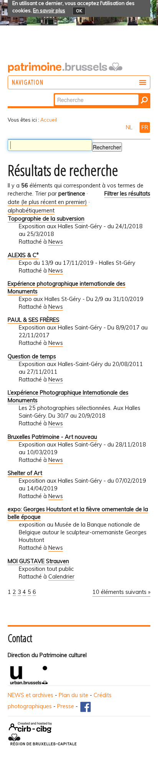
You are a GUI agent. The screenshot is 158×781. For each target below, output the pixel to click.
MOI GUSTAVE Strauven (38, 561)
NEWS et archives (30, 695)
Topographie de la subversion (46, 218)
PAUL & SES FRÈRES (33, 319)
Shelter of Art (25, 473)
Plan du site (73, 695)
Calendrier (61, 576)
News (55, 241)
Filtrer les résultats (127, 193)
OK (79, 10)
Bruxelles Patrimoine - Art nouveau (52, 436)
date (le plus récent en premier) (47, 202)
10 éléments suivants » (121, 592)
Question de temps (32, 356)
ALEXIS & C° (23, 255)
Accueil (48, 120)
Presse (65, 706)
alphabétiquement (31, 210)
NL (130, 127)
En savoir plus (49, 10)
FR (145, 127)
